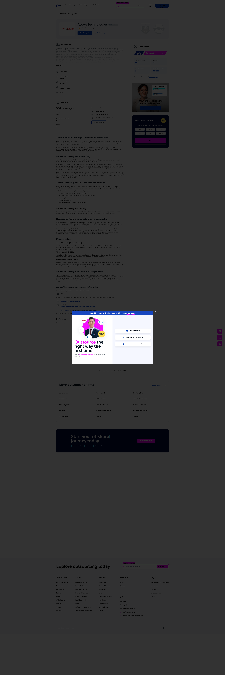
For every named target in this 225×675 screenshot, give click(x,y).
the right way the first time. (88, 346)
